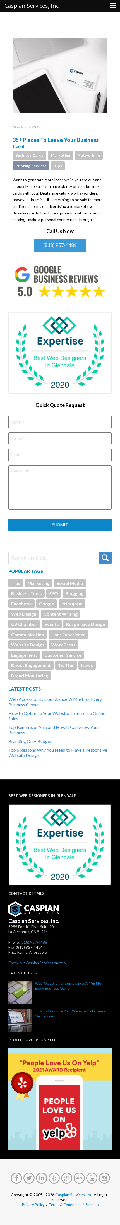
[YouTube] (91, 1178)
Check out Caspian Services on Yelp (37, 963)
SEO (53, 593)
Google (46, 603)
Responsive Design (85, 624)
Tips (58, 165)
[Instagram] (104, 1178)
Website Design (27, 644)
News (87, 665)
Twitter (66, 665)
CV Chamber (24, 624)
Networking (89, 155)
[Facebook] (16, 1178)
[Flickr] (79, 1178)
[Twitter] (29, 1178)
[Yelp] (54, 1178)
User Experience (68, 634)
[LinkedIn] (41, 1178)
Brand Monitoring (29, 675)
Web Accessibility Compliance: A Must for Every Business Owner (69, 986)
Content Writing (61, 614)
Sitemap (92, 1205)
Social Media (70, 583)
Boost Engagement (31, 665)
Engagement (24, 655)
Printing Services (31, 165)
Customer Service (62, 655)
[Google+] (66, 1178)
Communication (27, 634)
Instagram (72, 603)
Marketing (60, 155)
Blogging (74, 593)
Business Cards (29, 155)
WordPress (63, 644)
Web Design (23, 614)
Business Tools (26, 593)
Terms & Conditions (65, 1205)
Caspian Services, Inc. (74, 1194)
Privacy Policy (33, 1205)
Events (52, 624)
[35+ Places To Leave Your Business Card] (60, 75)
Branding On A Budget (30, 741)
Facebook (21, 603)
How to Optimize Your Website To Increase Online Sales (70, 1013)
